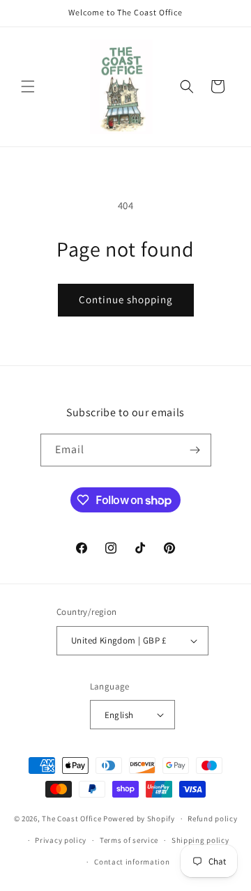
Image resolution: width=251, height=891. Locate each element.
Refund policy (212, 818)
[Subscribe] (195, 450)
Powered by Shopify (139, 818)
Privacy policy (60, 840)
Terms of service (129, 840)
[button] (28, 86)
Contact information (131, 862)
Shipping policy (200, 840)
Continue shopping (126, 299)
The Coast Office (71, 818)
